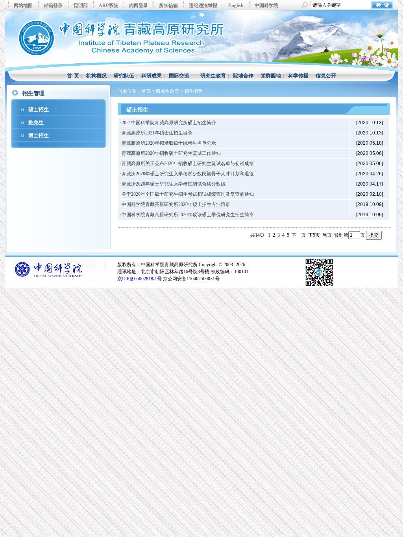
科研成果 (151, 76)
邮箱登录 (53, 5)
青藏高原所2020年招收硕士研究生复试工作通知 (171, 153)
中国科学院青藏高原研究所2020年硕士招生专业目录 (176, 204)
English (236, 5)
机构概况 (96, 76)
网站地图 (23, 5)
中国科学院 (266, 5)
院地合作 (243, 76)
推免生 (36, 122)
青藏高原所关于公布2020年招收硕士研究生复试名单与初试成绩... (189, 163)
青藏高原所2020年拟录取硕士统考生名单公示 (169, 143)
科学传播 (298, 76)
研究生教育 (213, 76)
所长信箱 (168, 5)
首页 (146, 91)
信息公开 (326, 76)
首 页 (73, 76)
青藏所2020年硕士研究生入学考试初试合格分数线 (174, 184)
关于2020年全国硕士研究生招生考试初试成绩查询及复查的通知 (188, 194)
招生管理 (194, 91)
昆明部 (81, 5)
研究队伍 (124, 76)
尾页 (327, 235)
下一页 (299, 235)
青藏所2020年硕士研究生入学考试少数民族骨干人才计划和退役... (189, 174)
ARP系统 (108, 5)
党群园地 (271, 76)
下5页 (314, 235)
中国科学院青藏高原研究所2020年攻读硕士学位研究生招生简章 (188, 214)
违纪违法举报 (203, 5)
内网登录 (138, 5)
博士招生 (38, 135)
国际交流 (179, 76)
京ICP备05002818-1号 (139, 278)
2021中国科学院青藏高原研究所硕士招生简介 (169, 122)
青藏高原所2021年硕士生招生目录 (157, 133)
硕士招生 (38, 109)
